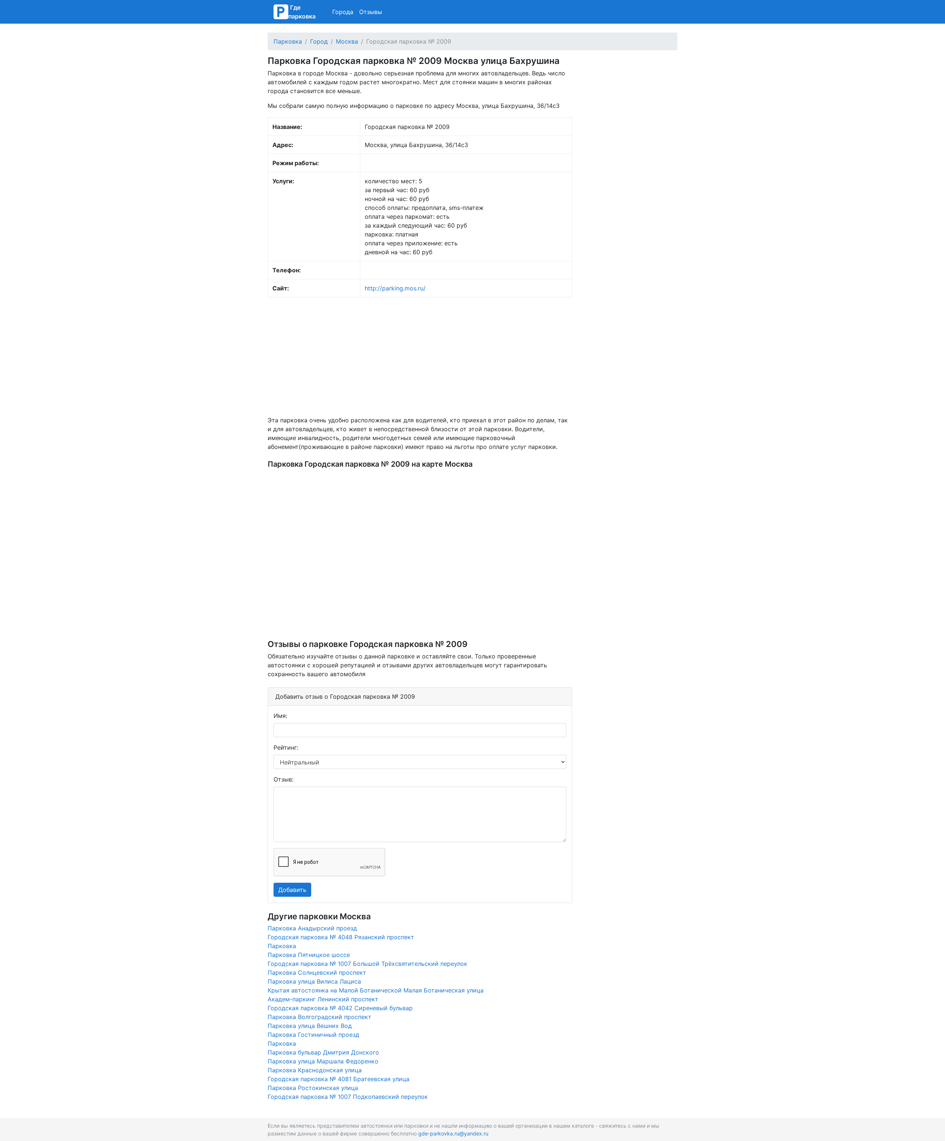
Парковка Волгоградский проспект (319, 1017)
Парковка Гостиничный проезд (313, 1034)
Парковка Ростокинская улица (313, 1087)
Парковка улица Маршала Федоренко (323, 1061)
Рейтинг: (286, 747)
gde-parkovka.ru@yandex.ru (453, 1133)
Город (319, 41)
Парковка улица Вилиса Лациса (314, 981)
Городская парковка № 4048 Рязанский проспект (341, 937)
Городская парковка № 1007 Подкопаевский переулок (348, 1096)
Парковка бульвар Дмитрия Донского (323, 1052)
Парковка (288, 41)
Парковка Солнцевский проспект (317, 972)
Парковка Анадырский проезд (312, 928)
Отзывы (370, 12)
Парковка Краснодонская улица (315, 1070)
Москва (347, 41)
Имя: (280, 715)
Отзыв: (283, 779)
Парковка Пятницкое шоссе (309, 954)
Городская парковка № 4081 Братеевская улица (338, 1079)
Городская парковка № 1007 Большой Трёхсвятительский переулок (367, 963)
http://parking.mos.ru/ (395, 288)
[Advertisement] (420, 356)
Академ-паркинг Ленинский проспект (323, 999)
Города (342, 12)
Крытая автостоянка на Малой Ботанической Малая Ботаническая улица (376, 990)
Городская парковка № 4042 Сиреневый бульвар (340, 1008)
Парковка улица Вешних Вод (310, 1025)
